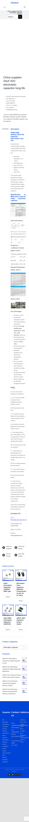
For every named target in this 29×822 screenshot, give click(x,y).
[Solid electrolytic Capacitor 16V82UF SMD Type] (8, 575)
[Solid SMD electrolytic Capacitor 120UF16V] (8, 610)
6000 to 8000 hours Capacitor (18, 114)
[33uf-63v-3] (14, 48)
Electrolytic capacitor (18, 119)
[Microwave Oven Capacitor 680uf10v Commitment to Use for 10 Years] (21, 575)
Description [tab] (5, 129)
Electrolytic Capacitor (9, 116)
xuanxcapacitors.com (16, 535)
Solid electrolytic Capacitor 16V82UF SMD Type (8, 587)
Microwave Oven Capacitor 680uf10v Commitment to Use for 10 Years (21, 589)
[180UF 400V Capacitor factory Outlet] (21, 610)
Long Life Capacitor (21, 116)
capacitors (9, 119)
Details (8, 596)
